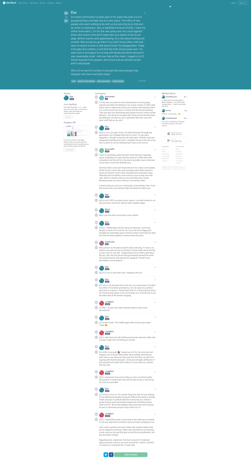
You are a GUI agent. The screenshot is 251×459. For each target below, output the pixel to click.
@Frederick (104, 285)
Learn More (69, 150)
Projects (179, 151)
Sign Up (242, 3)
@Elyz (101, 337)
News (164, 151)
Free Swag (165, 156)
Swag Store (166, 154)
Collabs (50, 3)
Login (233, 3)
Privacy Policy (166, 169)
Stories (42, 3)
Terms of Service (179, 169)
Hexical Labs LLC (179, 167)
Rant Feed (23, 3)
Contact (164, 161)
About (164, 149)
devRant (164, 167)
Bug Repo (179, 154)
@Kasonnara (104, 132)
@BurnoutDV (104, 200)
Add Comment (130, 455)
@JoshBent (104, 322)
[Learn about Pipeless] (76, 131)
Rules (178, 149)
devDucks (165, 158)
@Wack (102, 228)
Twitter (178, 163)
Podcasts (179, 158)
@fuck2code (104, 273)
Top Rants (33, 3)
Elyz (74, 12)
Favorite (142, 81)
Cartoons (179, 156)
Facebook (179, 161)
